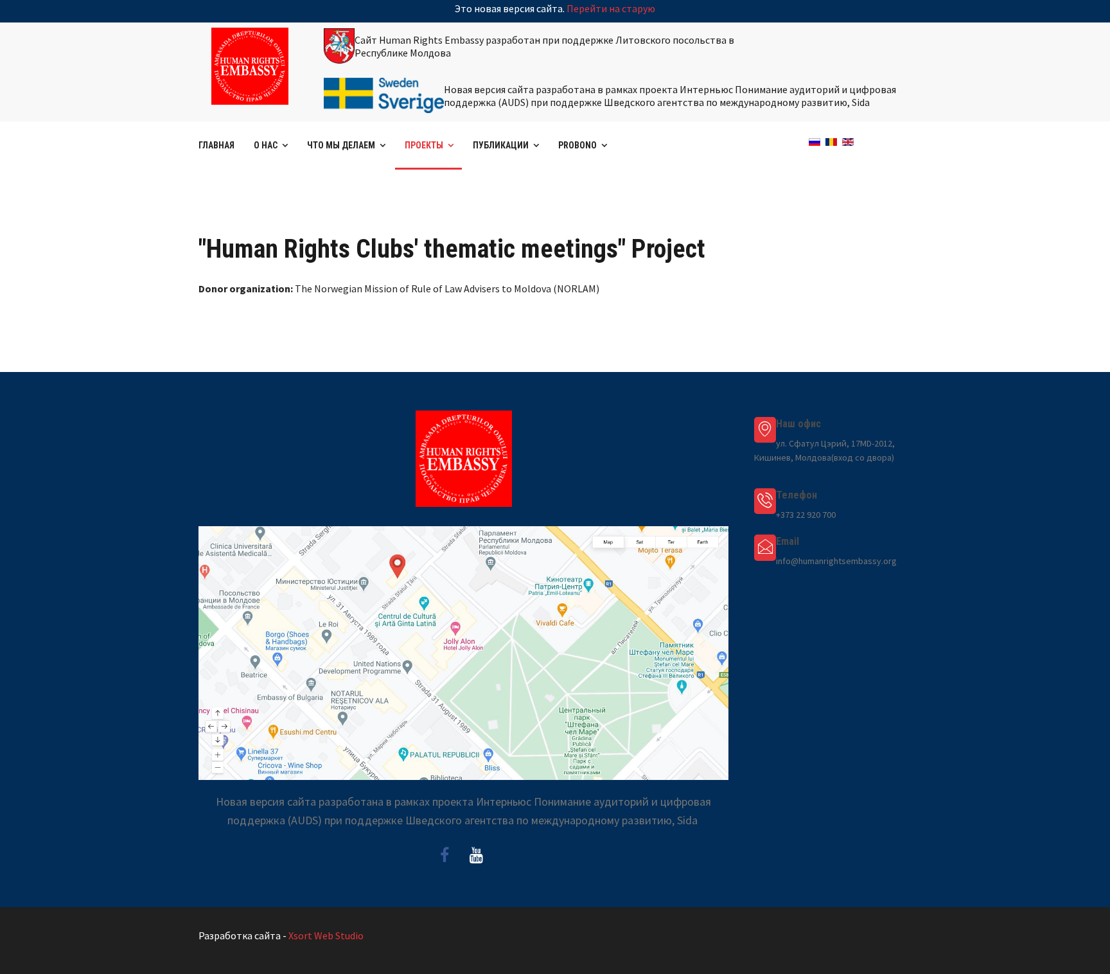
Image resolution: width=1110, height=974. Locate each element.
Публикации (501, 145)
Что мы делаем (341, 145)
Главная (216, 145)
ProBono (577, 145)
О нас (266, 145)
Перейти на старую (611, 8)
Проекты (424, 145)
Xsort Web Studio (326, 935)
